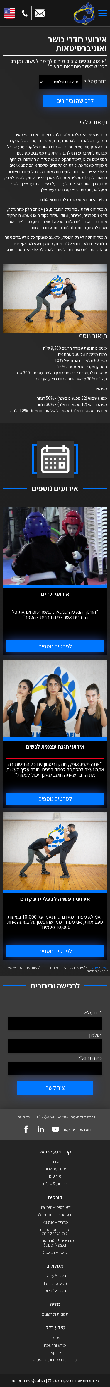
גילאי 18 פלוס (55, 1290)
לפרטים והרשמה (83, 1117)
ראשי (105, 967)
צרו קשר (24, 1117)
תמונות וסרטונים (55, 1314)
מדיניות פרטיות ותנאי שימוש (55, 1359)
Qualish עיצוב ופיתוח (28, 1380)
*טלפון (95, 1035)
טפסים (55, 1337)
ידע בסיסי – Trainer (55, 1207)
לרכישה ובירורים (75, 101)
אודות (55, 1161)
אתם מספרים (55, 1169)
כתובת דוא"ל (90, 1057)
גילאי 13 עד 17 (55, 1283)
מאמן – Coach (55, 1252)
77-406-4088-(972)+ (52, 1117)
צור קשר (55, 1088)
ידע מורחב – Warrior (55, 1214)
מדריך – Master (55, 1222)
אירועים (93, 967)
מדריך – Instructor (55, 1231)
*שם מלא (93, 1012)
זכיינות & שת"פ (55, 1184)
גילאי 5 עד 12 (55, 1275)
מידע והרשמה (55, 1345)
